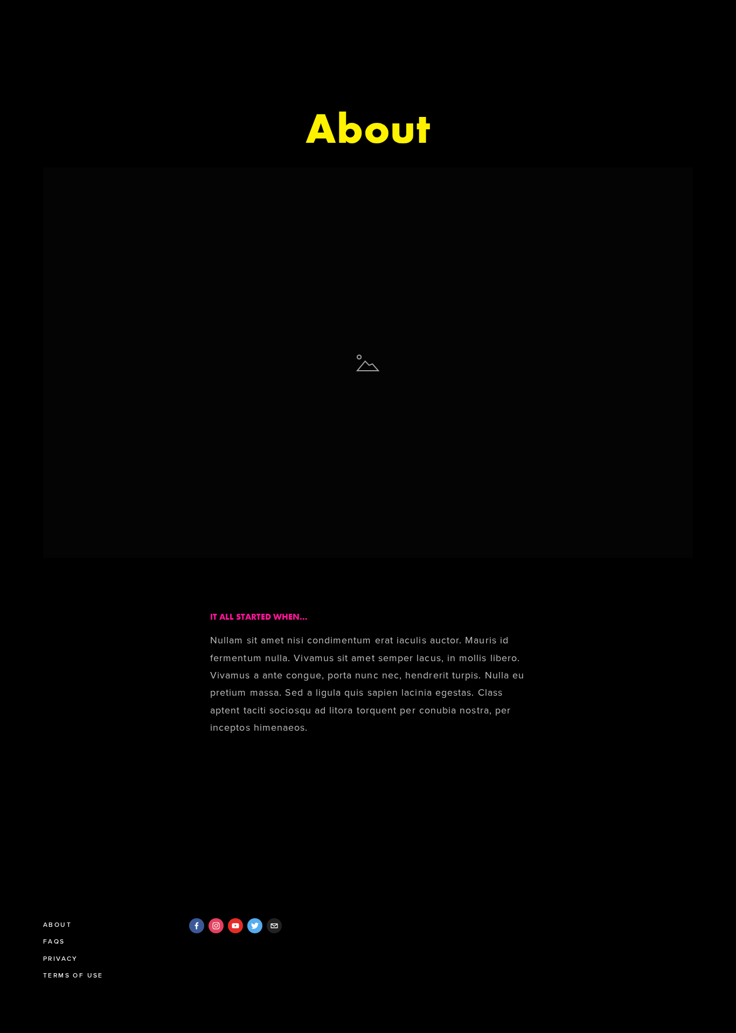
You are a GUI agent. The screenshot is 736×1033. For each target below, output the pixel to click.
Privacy (60, 958)
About (57, 924)
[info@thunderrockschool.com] (274, 925)
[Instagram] (216, 925)
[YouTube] (235, 925)
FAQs (54, 941)
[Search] (47, 20)
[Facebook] (196, 925)
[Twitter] (254, 925)
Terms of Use (73, 975)
